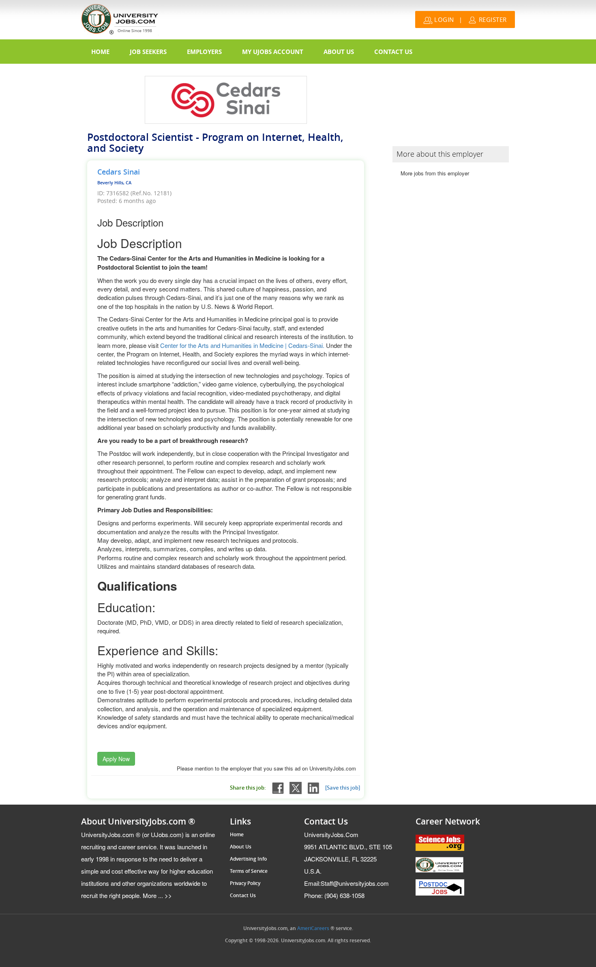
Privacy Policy (245, 883)
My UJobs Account (272, 51)
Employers (204, 51)
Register (492, 19)
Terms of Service (249, 871)
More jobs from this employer (435, 173)
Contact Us (393, 51)
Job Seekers (148, 51)
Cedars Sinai (118, 172)
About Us (339, 51)
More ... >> (156, 895)
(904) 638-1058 (334, 895)
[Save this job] (342, 788)
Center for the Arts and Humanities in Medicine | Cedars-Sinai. (243, 345)
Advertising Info (248, 859)
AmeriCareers (313, 928)
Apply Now (116, 759)
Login (443, 19)
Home (100, 51)
